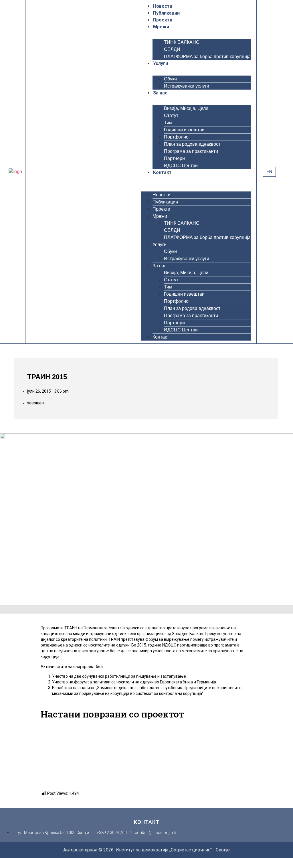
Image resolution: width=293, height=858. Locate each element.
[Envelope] (70, 171)
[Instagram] (56, 171)
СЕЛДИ (172, 49)
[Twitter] (41, 171)
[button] (196, 179)
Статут (171, 115)
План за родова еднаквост (192, 144)
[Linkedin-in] (63, 171)
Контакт (162, 172)
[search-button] (281, 171)
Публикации (166, 13)
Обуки (170, 78)
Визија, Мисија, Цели (186, 108)
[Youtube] (48, 171)
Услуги (160, 63)
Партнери (174, 158)
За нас (160, 93)
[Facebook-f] (33, 171)
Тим (168, 122)
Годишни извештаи (184, 129)
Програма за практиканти (191, 151)
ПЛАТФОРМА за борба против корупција (207, 56)
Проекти (162, 20)
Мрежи (161, 26)
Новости (162, 6)
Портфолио (176, 137)
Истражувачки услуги (186, 86)
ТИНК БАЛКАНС (181, 42)
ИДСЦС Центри (181, 165)
